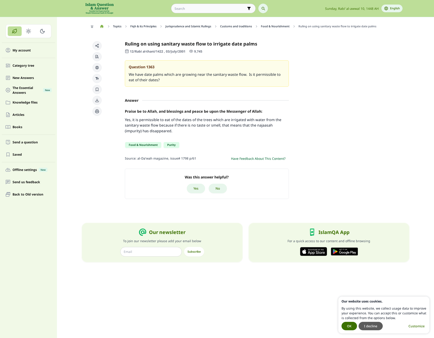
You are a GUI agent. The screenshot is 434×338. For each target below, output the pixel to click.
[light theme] (29, 31)
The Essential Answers (31, 90)
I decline (370, 326)
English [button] (395, 8)
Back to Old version (28, 194)
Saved (17, 154)
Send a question (25, 142)
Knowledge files (25, 102)
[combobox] (210, 8)
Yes (195, 188)
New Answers (23, 78)
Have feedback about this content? (258, 158)
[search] (263, 8)
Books (17, 127)
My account (22, 50)
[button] (97, 45)
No (218, 188)
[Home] (102, 26)
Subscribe (194, 252)
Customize (416, 326)
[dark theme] (42, 31)
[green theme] (15, 31)
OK (349, 326)
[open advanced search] (249, 8)
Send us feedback (26, 182)
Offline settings (29, 170)
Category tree (23, 66)
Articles (18, 115)
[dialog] (383, 315)
